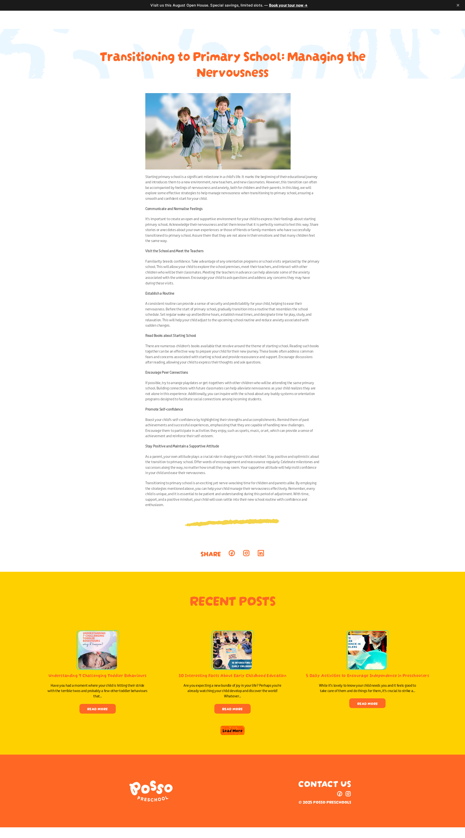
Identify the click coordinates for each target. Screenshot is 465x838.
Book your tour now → (288, 5)
